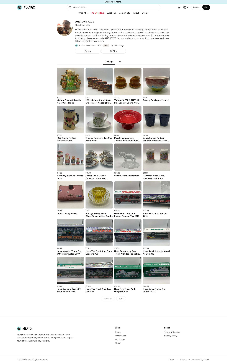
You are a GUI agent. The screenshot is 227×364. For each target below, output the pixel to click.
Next (121, 298)
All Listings (120, 339)
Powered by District (201, 359)
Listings (109, 61)
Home (118, 332)
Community (124, 13)
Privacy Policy (170, 335)
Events (145, 13)
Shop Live (99, 13)
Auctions (111, 13)
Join (206, 7)
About (136, 13)
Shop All (82, 13)
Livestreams (120, 335)
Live (119, 61)
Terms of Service (172, 332)
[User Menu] (186, 7)
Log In (196, 7)
